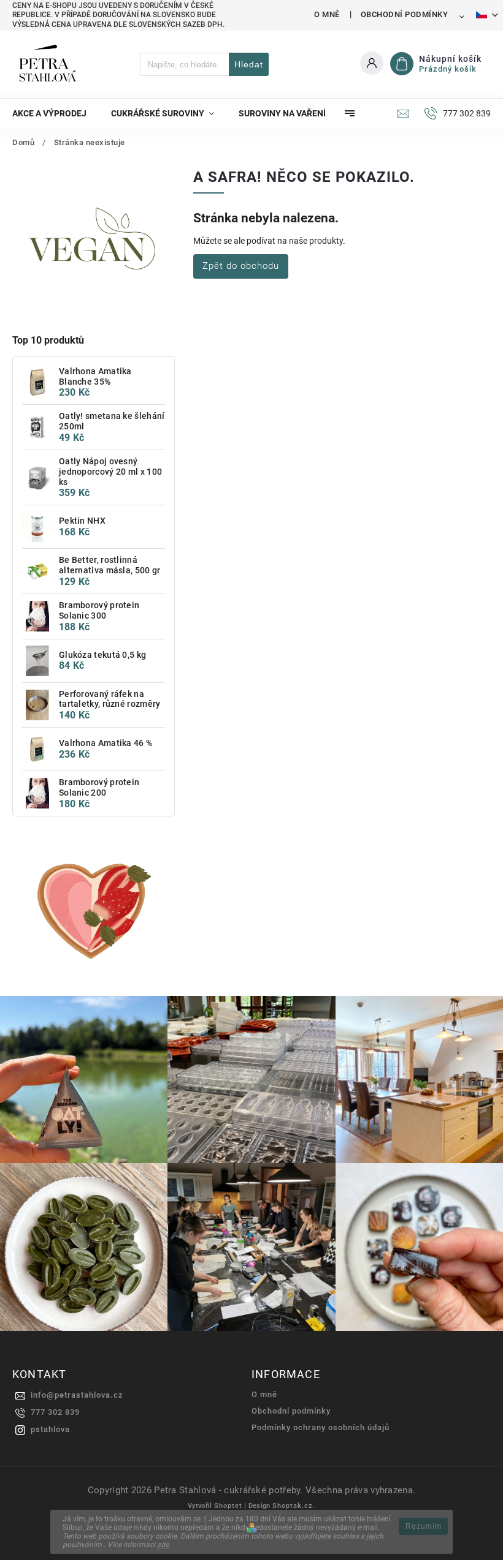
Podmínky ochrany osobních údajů (321, 1427)
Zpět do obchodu (240, 265)
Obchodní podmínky (404, 14)
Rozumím (423, 1526)
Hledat (248, 64)
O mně (327, 14)
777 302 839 (55, 1412)
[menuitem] (55, 113)
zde (163, 1544)
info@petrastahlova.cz (77, 1395)
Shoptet (228, 1506)
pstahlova (50, 1429)
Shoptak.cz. (293, 1506)
